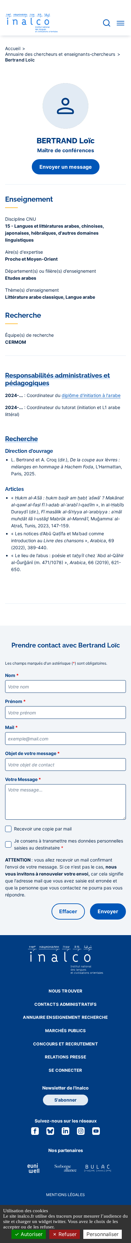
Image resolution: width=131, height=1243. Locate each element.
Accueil (13, 48)
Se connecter (65, 1070)
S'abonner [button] (65, 1100)
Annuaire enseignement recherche (65, 1017)
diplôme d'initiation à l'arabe (91, 395)
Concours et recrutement (65, 1043)
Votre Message (23, 779)
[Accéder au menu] (120, 23)
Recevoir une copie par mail (43, 828)
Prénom (15, 701)
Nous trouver (65, 990)
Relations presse (65, 1056)
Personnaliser (102, 1234)
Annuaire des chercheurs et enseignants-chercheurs (60, 54)
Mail (11, 727)
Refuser (67, 1234)
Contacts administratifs (65, 1004)
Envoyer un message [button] (65, 167)
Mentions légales (65, 1194)
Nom (12, 675)
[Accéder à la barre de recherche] (107, 23)
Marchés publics (65, 1030)
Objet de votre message (32, 753)
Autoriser (31, 1234)
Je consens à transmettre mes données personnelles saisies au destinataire (68, 844)
